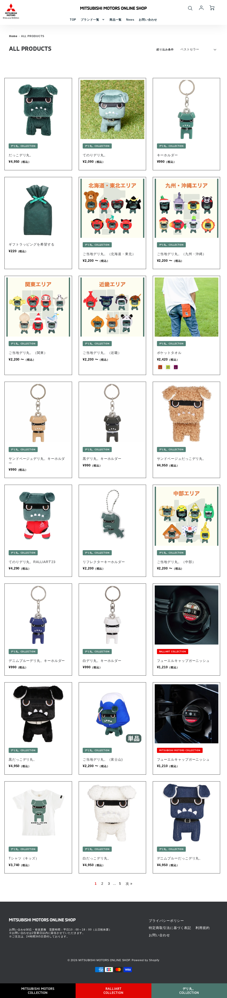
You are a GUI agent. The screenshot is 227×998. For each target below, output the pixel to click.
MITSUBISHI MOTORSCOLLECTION (38, 990)
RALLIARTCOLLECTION (113, 990)
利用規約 (203, 928)
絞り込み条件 (165, 49)
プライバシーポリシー (166, 921)
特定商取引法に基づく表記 (170, 928)
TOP (73, 19)
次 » (129, 883)
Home (13, 36)
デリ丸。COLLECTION (189, 990)
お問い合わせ (148, 19)
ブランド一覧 (90, 19)
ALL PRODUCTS (32, 36)
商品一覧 (116, 19)
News (130, 19)
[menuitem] (73, 20)
